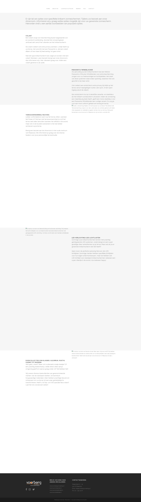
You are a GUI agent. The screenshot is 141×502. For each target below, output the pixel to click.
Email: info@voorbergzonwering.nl (81, 488)
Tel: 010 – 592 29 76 (77, 490)
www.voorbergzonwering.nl (57, 486)
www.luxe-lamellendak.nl (56, 490)
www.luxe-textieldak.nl (55, 492)
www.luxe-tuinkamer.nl (56, 488)
